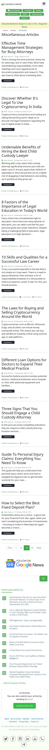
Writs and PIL (12, 14)
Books (38, 10)
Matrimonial (37, 14)
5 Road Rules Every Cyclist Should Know (25, 650)
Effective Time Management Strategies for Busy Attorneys (22, 47)
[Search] (43, 579)
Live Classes (15, 10)
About (6, 719)
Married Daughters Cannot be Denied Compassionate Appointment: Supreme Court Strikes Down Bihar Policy (27, 674)
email (30, 699)
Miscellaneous (13, 87)
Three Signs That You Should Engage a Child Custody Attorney (21, 413)
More (24, 18)
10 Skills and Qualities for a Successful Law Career (24, 259)
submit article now (24, 705)
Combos (28, 10)
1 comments (26, 297)
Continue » (8, 80)
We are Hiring (16, 719)
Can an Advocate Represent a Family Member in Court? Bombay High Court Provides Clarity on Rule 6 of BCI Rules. (27, 612)
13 (21, 547)
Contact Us (35, 721)
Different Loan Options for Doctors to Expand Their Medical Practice (24, 364)
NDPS (25, 14)
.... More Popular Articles (14, 683)
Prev (10, 547)
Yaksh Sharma (8, 56)
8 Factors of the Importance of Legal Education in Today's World (24, 206)
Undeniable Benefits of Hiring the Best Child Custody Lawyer (21, 151)
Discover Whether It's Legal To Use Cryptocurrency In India (22, 102)
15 (32, 547)
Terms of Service (37, 719)
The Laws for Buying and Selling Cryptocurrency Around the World (23, 312)
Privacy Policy (24, 721)
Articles (12, 589)
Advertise (25, 719)
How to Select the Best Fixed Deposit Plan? (21, 505)
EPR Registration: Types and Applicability (25, 621)
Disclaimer (13, 721)
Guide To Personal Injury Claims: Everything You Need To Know (22, 458)
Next (39, 547)
